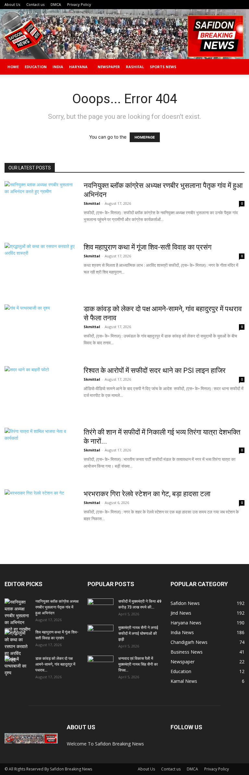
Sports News (163, 66)
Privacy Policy (79, 4)
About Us (12, 4)
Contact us (35, 4)
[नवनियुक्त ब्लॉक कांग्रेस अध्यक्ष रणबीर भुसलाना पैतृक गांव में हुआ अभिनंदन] (40, 205)
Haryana (78, 66)
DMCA (56, 4)
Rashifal (135, 66)
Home (13, 66)
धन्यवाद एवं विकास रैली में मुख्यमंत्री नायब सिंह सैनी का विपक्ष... (138, 664)
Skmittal (92, 203)
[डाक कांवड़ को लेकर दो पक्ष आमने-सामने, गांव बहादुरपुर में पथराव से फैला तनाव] (40, 328)
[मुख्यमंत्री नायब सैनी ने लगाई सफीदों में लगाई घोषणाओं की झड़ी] (100, 634)
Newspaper (109, 66)
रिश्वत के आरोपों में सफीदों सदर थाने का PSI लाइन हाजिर (155, 370)
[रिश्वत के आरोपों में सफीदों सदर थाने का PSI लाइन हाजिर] (32, 390)
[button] (236, 67)
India (58, 66)
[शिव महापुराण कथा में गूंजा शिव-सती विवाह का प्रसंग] (40, 267)
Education (36, 66)
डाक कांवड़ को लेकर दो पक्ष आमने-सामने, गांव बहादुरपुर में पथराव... (55, 664)
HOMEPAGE (145, 137)
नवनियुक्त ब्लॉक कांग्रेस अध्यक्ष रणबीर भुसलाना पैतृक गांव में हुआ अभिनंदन (56, 607)
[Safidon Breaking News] (124, 34)
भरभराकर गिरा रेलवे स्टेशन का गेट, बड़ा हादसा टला (147, 494)
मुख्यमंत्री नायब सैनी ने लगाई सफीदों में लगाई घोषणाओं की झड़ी (138, 633)
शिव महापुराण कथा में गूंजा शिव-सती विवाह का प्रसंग (147, 247)
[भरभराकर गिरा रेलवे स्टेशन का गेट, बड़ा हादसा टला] (40, 513)
